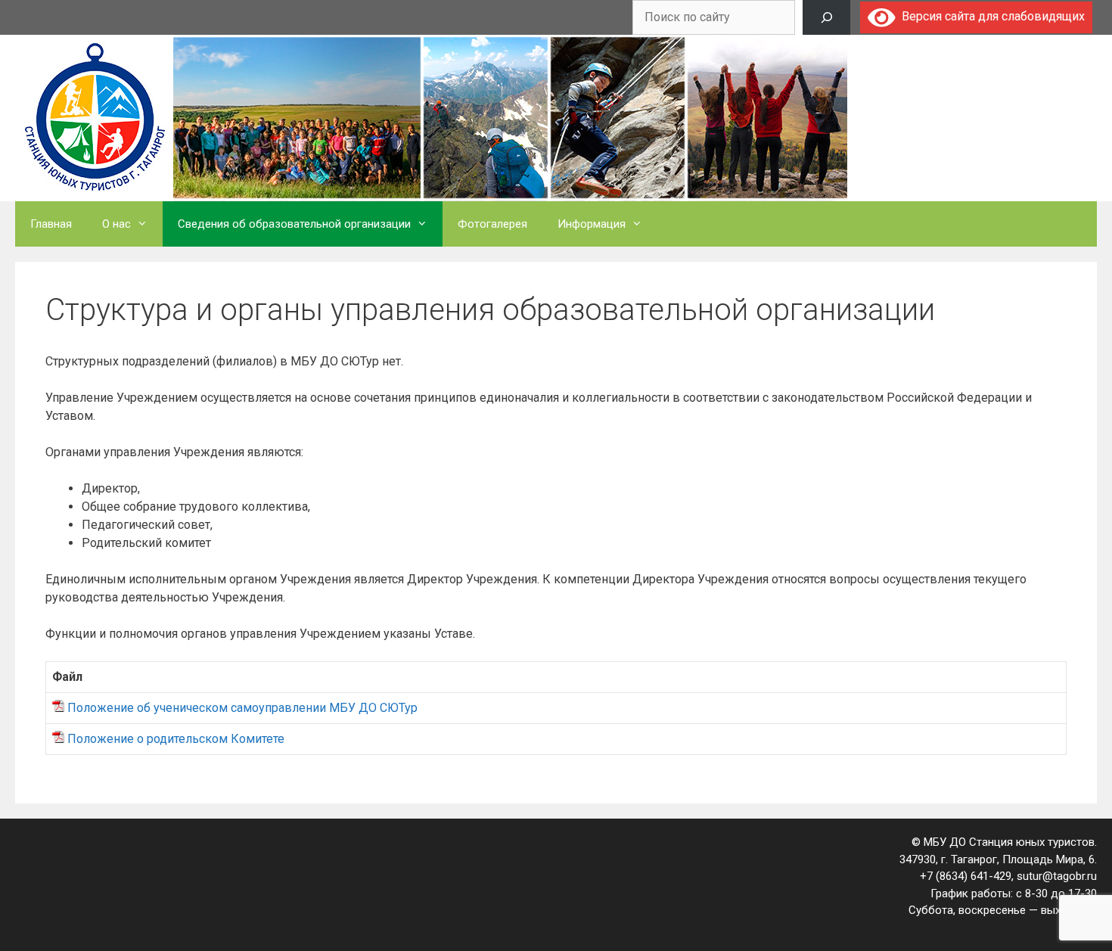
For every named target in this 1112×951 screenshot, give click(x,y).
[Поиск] (826, 17)
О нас (116, 224)
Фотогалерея (492, 224)
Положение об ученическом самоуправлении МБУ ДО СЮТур (242, 708)
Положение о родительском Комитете (175, 739)
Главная (51, 224)
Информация (592, 224)
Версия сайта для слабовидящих (990, 16)
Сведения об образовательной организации (294, 224)
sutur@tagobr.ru (1057, 876)
